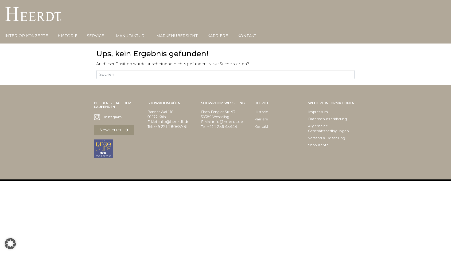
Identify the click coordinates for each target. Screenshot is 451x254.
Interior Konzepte (26, 36)
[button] (10, 243)
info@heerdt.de (174, 121)
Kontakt (247, 36)
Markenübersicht (177, 36)
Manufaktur (130, 36)
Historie (68, 36)
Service (95, 36)
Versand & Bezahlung (326, 138)
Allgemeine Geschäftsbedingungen (328, 128)
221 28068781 (174, 126)
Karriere (217, 36)
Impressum (318, 112)
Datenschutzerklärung (327, 119)
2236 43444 (225, 126)
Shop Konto (318, 145)
